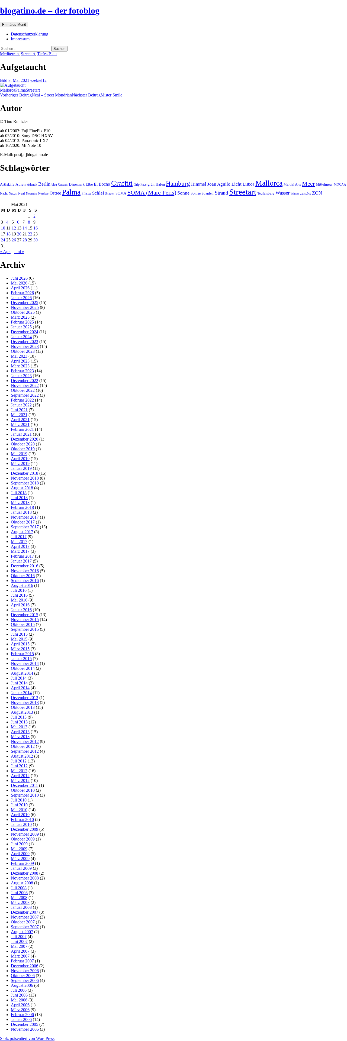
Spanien (208, 193)
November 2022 (25, 385)
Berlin (44, 184)
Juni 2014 (19, 683)
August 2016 (22, 585)
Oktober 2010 (23, 790)
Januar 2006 (21, 1019)
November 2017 (25, 517)
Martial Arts (292, 184)
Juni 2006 (19, 995)
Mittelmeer (324, 184)
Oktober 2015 (23, 624)
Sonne (183, 193)
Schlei (98, 193)
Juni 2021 (19, 410)
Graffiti (122, 183)
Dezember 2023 (24, 341)
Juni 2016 (19, 595)
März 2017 (20, 551)
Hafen (160, 184)
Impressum (20, 39)
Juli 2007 (19, 936)
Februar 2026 (22, 292)
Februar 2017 (22, 556)
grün (151, 184)
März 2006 (20, 1009)
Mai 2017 (19, 541)
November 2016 (25, 570)
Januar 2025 (21, 327)
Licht (237, 184)
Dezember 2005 (24, 1024)
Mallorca (7, 90)
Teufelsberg (265, 193)
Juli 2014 (19, 678)
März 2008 (20, 902)
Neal (21, 193)
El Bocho (102, 184)
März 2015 (20, 648)
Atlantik (32, 184)
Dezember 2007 (24, 912)
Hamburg (178, 183)
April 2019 (20, 458)
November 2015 (25, 619)
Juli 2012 (19, 761)
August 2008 (22, 883)
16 (35, 228)
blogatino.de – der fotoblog (49, 10)
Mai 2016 (19, 600)
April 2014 (20, 688)
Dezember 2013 (24, 697)
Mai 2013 (19, 727)
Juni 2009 (19, 844)
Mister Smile (97, 95)
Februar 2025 (22, 322)
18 (8, 234)
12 (14, 228)
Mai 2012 (19, 770)
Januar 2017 (21, 561)
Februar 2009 (22, 863)
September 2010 (25, 795)
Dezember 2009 (24, 829)
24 (3, 240)
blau (54, 184)
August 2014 (22, 673)
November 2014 (25, 663)
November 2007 (25, 917)
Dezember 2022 (24, 380)
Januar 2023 (21, 375)
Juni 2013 (19, 722)
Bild (3, 80)
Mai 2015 (19, 639)
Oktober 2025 (23, 312)
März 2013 (20, 736)
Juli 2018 (19, 492)
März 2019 (20, 463)
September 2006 (25, 980)
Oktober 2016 (23, 575)
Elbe (89, 184)
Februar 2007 (22, 961)
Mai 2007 (19, 946)
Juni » (19, 251)
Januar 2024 (21, 336)
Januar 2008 (21, 907)
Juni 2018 (19, 497)
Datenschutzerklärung (29, 34)
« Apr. (5, 251)
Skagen (109, 193)
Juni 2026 (19, 278)
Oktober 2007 (23, 922)
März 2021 (20, 424)
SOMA (120, 193)
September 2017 (25, 527)
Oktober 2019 (23, 449)
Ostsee (55, 193)
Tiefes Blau (47, 53)
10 (3, 228)
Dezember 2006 (24, 966)
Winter (295, 193)
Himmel (198, 184)
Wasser (282, 193)
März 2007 (20, 956)
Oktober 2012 (23, 746)
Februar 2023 (22, 370)
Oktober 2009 (23, 839)
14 (25, 228)
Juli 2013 (19, 717)
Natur (13, 193)
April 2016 (20, 605)
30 (35, 240)
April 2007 (20, 951)
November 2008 (25, 878)
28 (25, 240)
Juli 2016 (19, 590)
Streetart (28, 53)
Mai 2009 (19, 848)
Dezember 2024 (24, 331)
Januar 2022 (21, 405)
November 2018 (25, 478)
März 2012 (20, 780)
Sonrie (196, 193)
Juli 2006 (19, 990)
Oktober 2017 (23, 522)
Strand (221, 193)
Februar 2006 (22, 1014)
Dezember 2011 (24, 785)
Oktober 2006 (23, 975)
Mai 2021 (19, 414)
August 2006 (22, 985)
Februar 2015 (22, 653)
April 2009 (20, 853)
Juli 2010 (19, 800)
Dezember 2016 (24, 566)
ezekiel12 (38, 80)
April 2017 (20, 546)
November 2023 (25, 346)
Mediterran (9, 53)
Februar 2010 (22, 819)
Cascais (63, 184)
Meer (308, 183)
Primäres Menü (14, 24)
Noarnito (31, 193)
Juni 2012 (19, 766)
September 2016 (25, 580)
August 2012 (22, 756)
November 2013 (25, 702)
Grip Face (140, 184)
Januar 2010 (21, 824)
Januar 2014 (21, 692)
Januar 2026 (21, 297)
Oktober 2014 (23, 668)
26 (14, 240)
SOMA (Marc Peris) (151, 192)
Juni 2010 (19, 805)
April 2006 (20, 1005)
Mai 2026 (19, 283)
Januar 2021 (21, 434)
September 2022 (25, 395)
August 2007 (22, 931)
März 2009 (20, 858)
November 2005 (25, 1029)
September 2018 (25, 483)
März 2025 (20, 317)
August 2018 (22, 488)
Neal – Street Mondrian (36, 95)
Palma (20, 90)
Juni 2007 (19, 941)
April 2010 (20, 814)
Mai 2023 (19, 356)
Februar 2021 (22, 429)
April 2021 (20, 419)
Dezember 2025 (24, 302)
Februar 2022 (22, 400)
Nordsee (43, 193)
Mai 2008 (19, 897)
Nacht (4, 193)
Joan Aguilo (218, 184)
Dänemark (77, 184)
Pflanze (86, 193)
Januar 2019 (21, 468)
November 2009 (25, 834)
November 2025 (25, 307)
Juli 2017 (19, 536)
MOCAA (340, 184)
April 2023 (20, 361)
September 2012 (25, 751)
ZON (317, 193)
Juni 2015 (19, 634)
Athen (20, 184)
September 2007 (25, 926)
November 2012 (25, 741)
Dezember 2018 (24, 473)
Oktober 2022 (23, 390)
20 (19, 234)
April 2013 (20, 731)
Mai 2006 (19, 1000)
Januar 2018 (21, 512)
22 (30, 234)
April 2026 (20, 288)
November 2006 (25, 970)
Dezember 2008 (24, 873)
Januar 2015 (21, 658)
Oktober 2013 (23, 707)
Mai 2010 (19, 809)
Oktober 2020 (23, 444)
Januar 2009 (21, 868)
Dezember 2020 (24, 439)
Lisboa (248, 184)
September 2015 (25, 629)
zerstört (305, 193)
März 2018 (20, 502)
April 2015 (20, 644)
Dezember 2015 (24, 614)
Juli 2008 (19, 887)
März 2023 (20, 366)
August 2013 (22, 712)
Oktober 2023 (23, 351)
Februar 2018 (22, 507)
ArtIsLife (7, 184)
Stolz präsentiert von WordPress (27, 1038)
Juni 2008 (19, 892)
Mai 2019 (19, 453)
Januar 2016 (21, 609)
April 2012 (20, 775)
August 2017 (22, 531)
